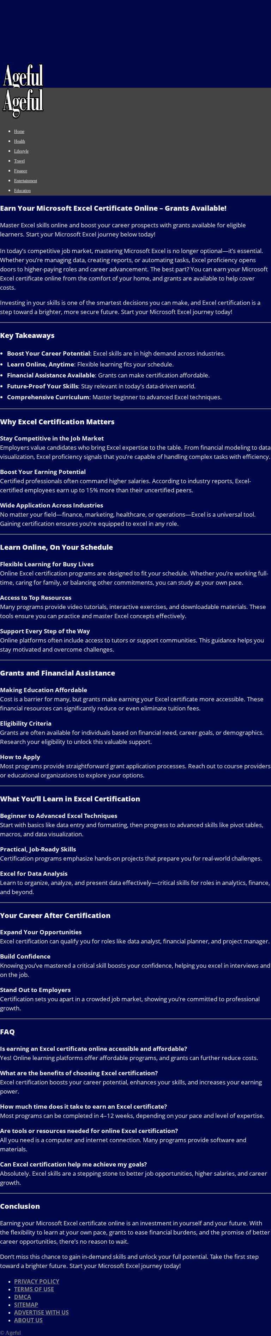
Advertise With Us (41, 1312)
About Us (28, 1320)
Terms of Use (34, 1289)
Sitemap (26, 1305)
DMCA (22, 1297)
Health (19, 141)
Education (22, 190)
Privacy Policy (36, 1281)
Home (19, 131)
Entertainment (25, 180)
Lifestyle (21, 151)
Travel (19, 161)
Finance (20, 170)
